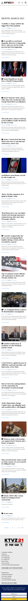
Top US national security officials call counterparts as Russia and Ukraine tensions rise (13, 276)
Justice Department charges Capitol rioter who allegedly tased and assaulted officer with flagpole (13, 405)
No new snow (8, 513)
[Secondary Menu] (3, 2)
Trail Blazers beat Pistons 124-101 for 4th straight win (13, 176)
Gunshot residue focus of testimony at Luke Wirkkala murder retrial (11, 346)
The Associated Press (14, 179)
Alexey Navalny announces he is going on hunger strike (12, 195)
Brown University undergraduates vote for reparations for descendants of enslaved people (13, 386)
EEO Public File (5, 555)
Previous (7, 527)
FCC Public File (5, 559)
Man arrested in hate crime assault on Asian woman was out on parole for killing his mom (13, 462)
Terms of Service (5, 563)
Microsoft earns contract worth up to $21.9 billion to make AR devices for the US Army (13, 121)
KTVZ (12, 314)
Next (22, 527)
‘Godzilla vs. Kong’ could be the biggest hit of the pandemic (12, 25)
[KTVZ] (9, 2)
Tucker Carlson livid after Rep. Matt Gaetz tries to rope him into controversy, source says (13, 141)
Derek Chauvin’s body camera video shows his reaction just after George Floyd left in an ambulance (13, 100)
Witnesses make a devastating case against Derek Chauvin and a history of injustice (13, 441)
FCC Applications (5, 557)
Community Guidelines (6, 552)
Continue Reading (5, 36)
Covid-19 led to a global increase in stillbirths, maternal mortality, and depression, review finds (13, 365)
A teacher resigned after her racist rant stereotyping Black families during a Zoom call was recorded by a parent (12, 239)
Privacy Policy (4, 561)
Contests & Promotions (6, 574)
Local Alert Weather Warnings (8, 580)
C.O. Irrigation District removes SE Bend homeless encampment (13, 311)
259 (19, 527)
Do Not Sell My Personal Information (10, 565)
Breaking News (5, 572)
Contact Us (4, 554)
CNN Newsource (14, 28)
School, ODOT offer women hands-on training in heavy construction (12, 498)
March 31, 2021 (4, 28)
